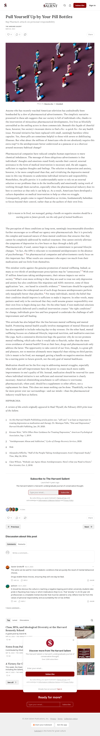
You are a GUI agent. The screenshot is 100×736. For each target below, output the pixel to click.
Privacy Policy (68, 682)
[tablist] (16, 544)
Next (87, 527)
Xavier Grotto (16, 566)
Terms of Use (61, 680)
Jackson (14, 585)
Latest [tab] (14, 620)
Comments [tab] (11, 544)
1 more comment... (13, 608)
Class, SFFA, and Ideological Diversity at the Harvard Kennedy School (36, 629)
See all (11, 682)
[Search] (64, 5)
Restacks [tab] (21, 544)
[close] (73, 640)
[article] (50, 633)
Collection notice (71, 719)
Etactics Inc (48, 104)
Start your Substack (43, 725)
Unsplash (59, 104)
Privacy (53, 719)
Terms (60, 719)
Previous (15, 527)
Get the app (62, 725)
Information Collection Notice (49, 682)
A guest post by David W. (16, 633)
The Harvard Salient (14, 26)
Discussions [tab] (24, 620)
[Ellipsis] (93, 567)
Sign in (92, 5)
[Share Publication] (70, 5)
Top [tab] (8, 620)
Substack (38, 731)
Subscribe (79, 5)
